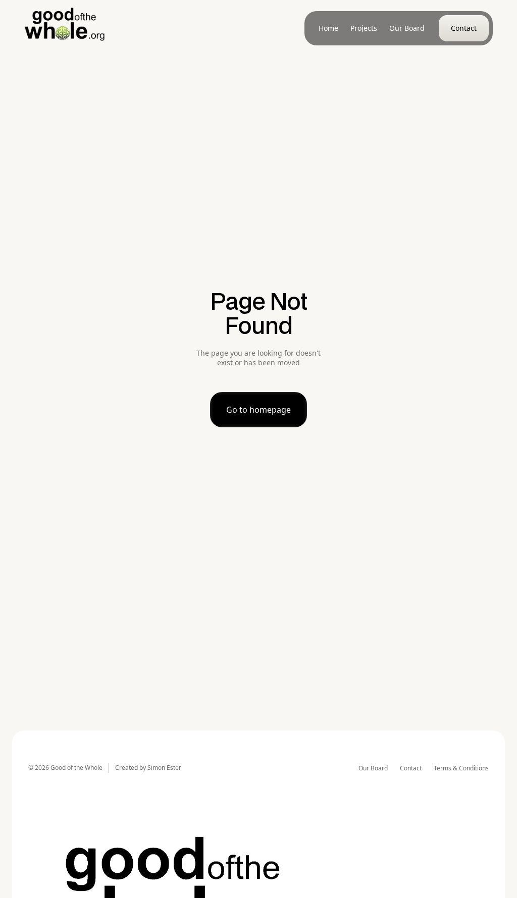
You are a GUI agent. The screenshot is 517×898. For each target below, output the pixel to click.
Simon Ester (164, 767)
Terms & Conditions (461, 768)
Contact (411, 768)
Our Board (373, 768)
